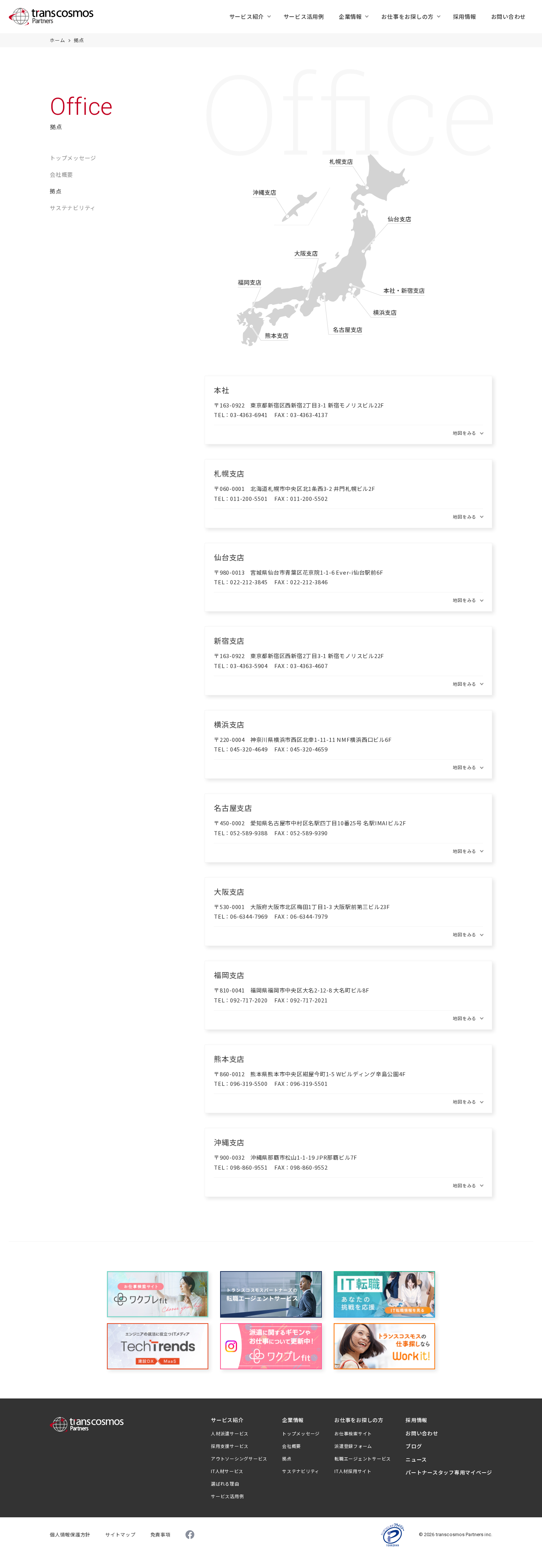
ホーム (57, 40)
